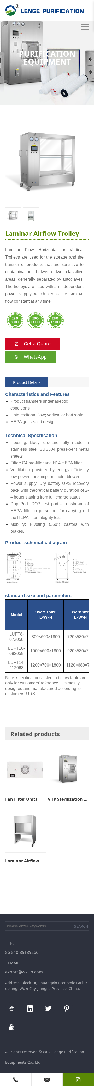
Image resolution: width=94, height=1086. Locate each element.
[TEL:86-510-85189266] (15, 1079)
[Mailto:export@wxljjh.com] (47, 1079)
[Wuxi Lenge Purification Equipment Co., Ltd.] (44, 10)
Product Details (26, 382)
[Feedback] (78, 1079)
